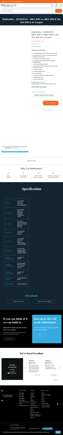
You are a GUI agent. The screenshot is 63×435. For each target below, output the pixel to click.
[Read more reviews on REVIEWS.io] (12, 373)
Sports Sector (33, 405)
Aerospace (32, 403)
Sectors (43, 398)
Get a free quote (9, 338)
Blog (43, 399)
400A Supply (18, 16)
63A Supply (21, 396)
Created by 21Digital (8, 396)
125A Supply (22, 398)
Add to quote (47, 109)
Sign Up (39, 335)
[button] (25, 368)
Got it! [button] (58, 432)
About (43, 393)
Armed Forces (33, 402)
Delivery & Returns (46, 406)
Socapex (21, 403)
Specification (31, 160)
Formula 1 (32, 393)
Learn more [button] (46, 432)
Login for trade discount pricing (43, 95)
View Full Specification (38, 91)
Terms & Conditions (46, 405)
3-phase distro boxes (23, 405)
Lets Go (58, 10)
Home (13, 16)
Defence (32, 410)
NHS (31, 398)
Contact (43, 401)
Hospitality (32, 396)
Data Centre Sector (34, 412)
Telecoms (32, 417)
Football (32, 394)
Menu (60, 6)
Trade (52, 6)
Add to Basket (51, 103)
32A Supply (21, 394)
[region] (42, 368)
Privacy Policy (45, 403)
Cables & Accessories (24, 402)
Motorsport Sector (34, 407)
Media (31, 409)
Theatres (32, 400)
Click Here (7, 147)
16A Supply (21, 393)
